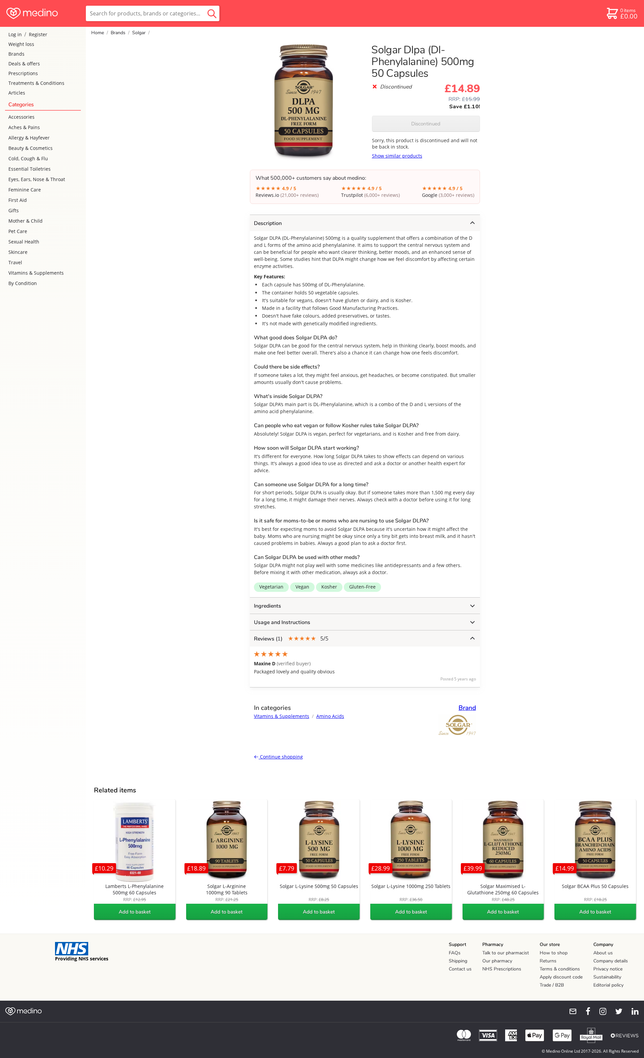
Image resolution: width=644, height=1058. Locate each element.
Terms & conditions (560, 969)
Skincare (18, 252)
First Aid (17, 200)
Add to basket (135, 911)
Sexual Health (23, 241)
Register (38, 34)
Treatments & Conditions (36, 83)
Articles (16, 93)
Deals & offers (24, 63)
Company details (610, 961)
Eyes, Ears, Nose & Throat (36, 179)
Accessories (21, 117)
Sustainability (607, 977)
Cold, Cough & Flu (28, 158)
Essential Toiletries (29, 169)
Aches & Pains (24, 127)
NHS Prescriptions (501, 969)
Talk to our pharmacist (505, 953)
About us (603, 953)
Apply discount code (561, 977)
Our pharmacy (497, 961)
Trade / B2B (552, 985)
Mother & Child (25, 221)
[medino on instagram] (599, 1011)
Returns (548, 961)
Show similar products (397, 156)
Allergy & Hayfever (29, 137)
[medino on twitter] (616, 1011)
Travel (15, 262)
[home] (42, 13)
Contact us (460, 969)
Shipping (458, 961)
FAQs (455, 953)
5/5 (291, 639)
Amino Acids (330, 716)
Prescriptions (23, 73)
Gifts (13, 210)
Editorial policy (608, 985)
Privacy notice (608, 969)
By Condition (22, 283)
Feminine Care (24, 189)
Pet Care (17, 231)
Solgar (139, 33)
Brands (16, 54)
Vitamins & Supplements (36, 273)
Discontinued (425, 123)
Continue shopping (281, 757)
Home (97, 33)
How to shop (554, 953)
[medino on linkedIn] (632, 1011)
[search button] (212, 13)
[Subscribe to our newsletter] (570, 1011)
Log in (15, 34)
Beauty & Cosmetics (30, 148)
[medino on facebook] (583, 1011)
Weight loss (21, 44)
